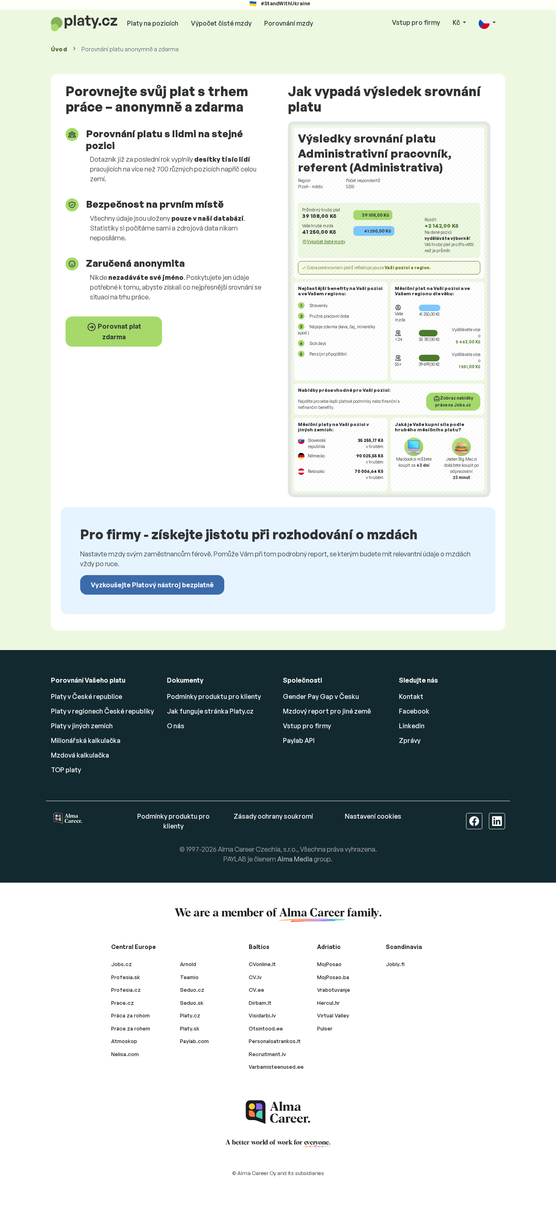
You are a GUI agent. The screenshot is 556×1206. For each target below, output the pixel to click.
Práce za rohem (130, 1028)
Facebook (414, 711)
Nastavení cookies (373, 816)
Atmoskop (124, 1041)
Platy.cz (190, 1015)
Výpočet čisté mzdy (221, 23)
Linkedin (412, 726)
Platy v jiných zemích (82, 726)
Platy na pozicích (152, 23)
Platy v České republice (86, 696)
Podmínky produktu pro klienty (214, 696)
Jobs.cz (121, 964)
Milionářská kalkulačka (85, 740)
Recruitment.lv (267, 1054)
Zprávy (409, 740)
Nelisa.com (125, 1054)
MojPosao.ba (333, 977)
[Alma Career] (278, 1112)
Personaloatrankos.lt (275, 1041)
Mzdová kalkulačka (80, 755)
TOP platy (66, 770)
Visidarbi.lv (262, 1015)
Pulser (325, 1028)
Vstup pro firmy (416, 22)
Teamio (189, 977)
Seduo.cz (192, 989)
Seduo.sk (192, 1003)
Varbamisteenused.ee (276, 1066)
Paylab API (299, 740)
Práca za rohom (130, 1015)
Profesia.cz (126, 989)
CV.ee (256, 989)
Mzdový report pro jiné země (327, 711)
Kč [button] (457, 22)
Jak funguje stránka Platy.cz (210, 711)
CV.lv (255, 977)
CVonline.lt (262, 964)
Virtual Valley (333, 1015)
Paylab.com (194, 1041)
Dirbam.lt (260, 1003)
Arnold (188, 964)
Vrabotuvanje (333, 989)
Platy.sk (189, 1028)
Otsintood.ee (266, 1028)
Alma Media (295, 859)
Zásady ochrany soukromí (273, 816)
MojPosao (329, 964)
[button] (487, 23)
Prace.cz (122, 1003)
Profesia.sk (125, 977)
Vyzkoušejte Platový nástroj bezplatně (152, 585)
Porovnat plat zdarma (118, 331)
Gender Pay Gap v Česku (321, 696)
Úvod (59, 49)
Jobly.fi (395, 964)
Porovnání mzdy (288, 23)
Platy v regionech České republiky (102, 711)
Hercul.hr (328, 1003)
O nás (175, 726)
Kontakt (411, 696)
